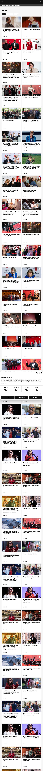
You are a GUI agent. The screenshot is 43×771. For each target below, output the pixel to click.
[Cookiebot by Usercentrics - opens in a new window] (37, 373)
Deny (8, 397)
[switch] (16, 390)
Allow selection (22, 397)
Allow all (35, 397)
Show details (36, 393)
